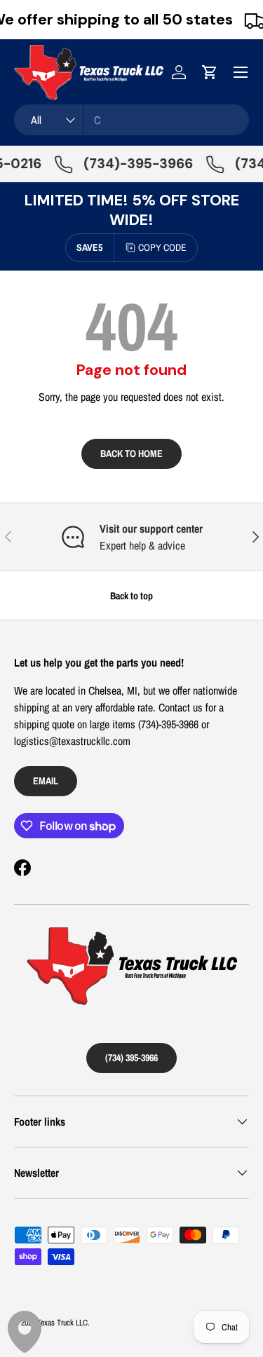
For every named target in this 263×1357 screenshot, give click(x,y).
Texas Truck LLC (62, 1322)
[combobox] (131, 119)
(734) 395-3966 (131, 1057)
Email (45, 780)
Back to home (131, 453)
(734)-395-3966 (133, 163)
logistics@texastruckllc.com (72, 741)
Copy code (162, 247)
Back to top (131, 595)
